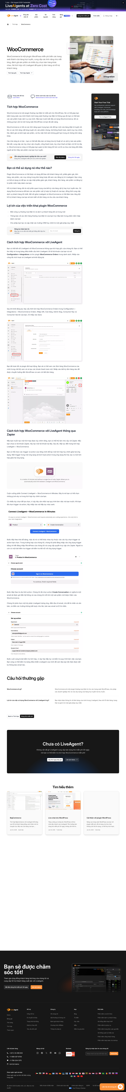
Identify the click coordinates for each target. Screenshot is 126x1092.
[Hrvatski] (73, 1073)
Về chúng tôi (54, 1014)
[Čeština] (43, 1073)
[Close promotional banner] (123, 2)
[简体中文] (82, 1076)
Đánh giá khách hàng (56, 1021)
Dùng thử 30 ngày (74, 157)
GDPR (88, 1085)
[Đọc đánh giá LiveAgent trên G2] (70, 1054)
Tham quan (10, 1030)
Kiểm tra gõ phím (79, 1029)
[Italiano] (80, 1073)
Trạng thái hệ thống (33, 1021)
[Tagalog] (75, 1076)
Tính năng (10, 1022)
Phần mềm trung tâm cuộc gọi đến (108, 1029)
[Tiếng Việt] (78, 1076)
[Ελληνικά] (53, 1073)
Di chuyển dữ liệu (32, 1017)
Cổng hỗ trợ (30, 1014)
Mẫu (75, 1025)
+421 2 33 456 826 (16, 1053)
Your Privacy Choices (79, 1088)
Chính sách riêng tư (77, 1085)
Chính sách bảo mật (63, 1085)
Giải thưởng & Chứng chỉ (57, 1017)
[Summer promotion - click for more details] (63, 5)
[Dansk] (47, 1073)
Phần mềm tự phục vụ (104, 1025)
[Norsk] (96, 1073)
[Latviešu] (90, 1073)
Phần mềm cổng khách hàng (106, 1036)
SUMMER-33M (15, 9)
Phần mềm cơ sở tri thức (105, 1014)
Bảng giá (9, 1019)
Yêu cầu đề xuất (32, 1029)
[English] (57, 1073)
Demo (8, 1015)
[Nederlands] (93, 1073)
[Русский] (110, 1073)
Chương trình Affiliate (56, 1025)
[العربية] (37, 1073)
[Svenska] (72, 1076)
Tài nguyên (45, 16)
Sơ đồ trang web (98, 1085)
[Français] (70, 1073)
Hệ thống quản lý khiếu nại (106, 1033)
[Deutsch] (50, 1073)
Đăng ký (77, 231)
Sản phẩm (36, 16)
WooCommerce (25, 24)
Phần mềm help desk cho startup (108, 1040)
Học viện (76, 1021)
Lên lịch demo (36, 987)
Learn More (16, 97)
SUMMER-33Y (33, 9)
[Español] (60, 1073)
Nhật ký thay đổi (32, 1025)
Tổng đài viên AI (26, 16)
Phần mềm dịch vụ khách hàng (107, 1017)
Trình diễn (96, 16)
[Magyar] (77, 1073)
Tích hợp (15, 24)
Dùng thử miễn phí (83, 16)
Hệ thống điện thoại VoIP (105, 1021)
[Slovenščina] (116, 1073)
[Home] (8, 24)
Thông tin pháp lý (55, 1029)
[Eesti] (63, 1073)
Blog (75, 1014)
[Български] (40, 1073)
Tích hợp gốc (12, 73)
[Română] (106, 1073)
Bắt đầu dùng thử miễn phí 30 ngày (16, 987)
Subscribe (114, 1053)
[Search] (73, 15)
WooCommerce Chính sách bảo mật (46, 97)
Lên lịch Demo (70, 759)
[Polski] (100, 1073)
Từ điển (76, 1017)
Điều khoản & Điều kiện (47, 1085)
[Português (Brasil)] (103, 1073)
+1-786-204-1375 (15, 1060)
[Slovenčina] (113, 1073)
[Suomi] (67, 1073)
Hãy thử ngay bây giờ (55, 759)
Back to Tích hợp (13, 716)
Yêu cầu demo (60, 157)
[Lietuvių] (87, 1073)
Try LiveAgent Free (105, 117)
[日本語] (83, 1073)
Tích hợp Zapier (25, 73)
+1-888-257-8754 (16, 1057)
